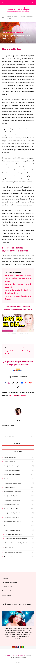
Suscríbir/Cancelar (6, 595)
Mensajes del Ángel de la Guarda (12, 491)
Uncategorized (8, 556)
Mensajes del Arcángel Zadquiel (12, 521)
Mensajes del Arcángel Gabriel (12, 500)
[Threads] (13, 382)
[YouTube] (30, 382)
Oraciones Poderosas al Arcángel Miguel (16, 538)
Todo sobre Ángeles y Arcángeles (13, 552)
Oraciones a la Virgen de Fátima (13, 534)
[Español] (13, 647)
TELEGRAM (12, 396)
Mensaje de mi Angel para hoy (12, 470)
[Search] (32, 2)
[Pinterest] (26, 382)
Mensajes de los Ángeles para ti (12, 483)
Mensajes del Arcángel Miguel (12, 508)
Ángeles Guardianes (9, 461)
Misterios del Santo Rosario (12, 530)
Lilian (6, 41)
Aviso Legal (5, 578)
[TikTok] (18, 387)
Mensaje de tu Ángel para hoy (12, 32)
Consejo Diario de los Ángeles (12, 466)
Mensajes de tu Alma (9, 487)
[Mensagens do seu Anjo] (22, 647)
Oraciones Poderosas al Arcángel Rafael (16, 543)
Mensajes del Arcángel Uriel (11, 517)
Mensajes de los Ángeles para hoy (13, 478)
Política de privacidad (7, 586)
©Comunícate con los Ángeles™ (15, 655)
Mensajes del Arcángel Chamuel (12, 496)
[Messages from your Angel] (16, 647)
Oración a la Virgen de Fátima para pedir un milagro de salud (18, 351)
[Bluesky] (22, 382)
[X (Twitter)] (17, 382)
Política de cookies (7, 591)
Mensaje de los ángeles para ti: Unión (18, 275)
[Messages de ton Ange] (19, 647)
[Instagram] (9, 382)
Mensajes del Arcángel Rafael (12, 513)
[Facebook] (5, 382)
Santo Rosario (9, 547)
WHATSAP (22, 396)
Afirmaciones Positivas (10, 457)
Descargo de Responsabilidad (9, 582)
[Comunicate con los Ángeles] (18, 9)
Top (18, 662)
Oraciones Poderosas (10, 526)
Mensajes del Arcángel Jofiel (11, 504)
